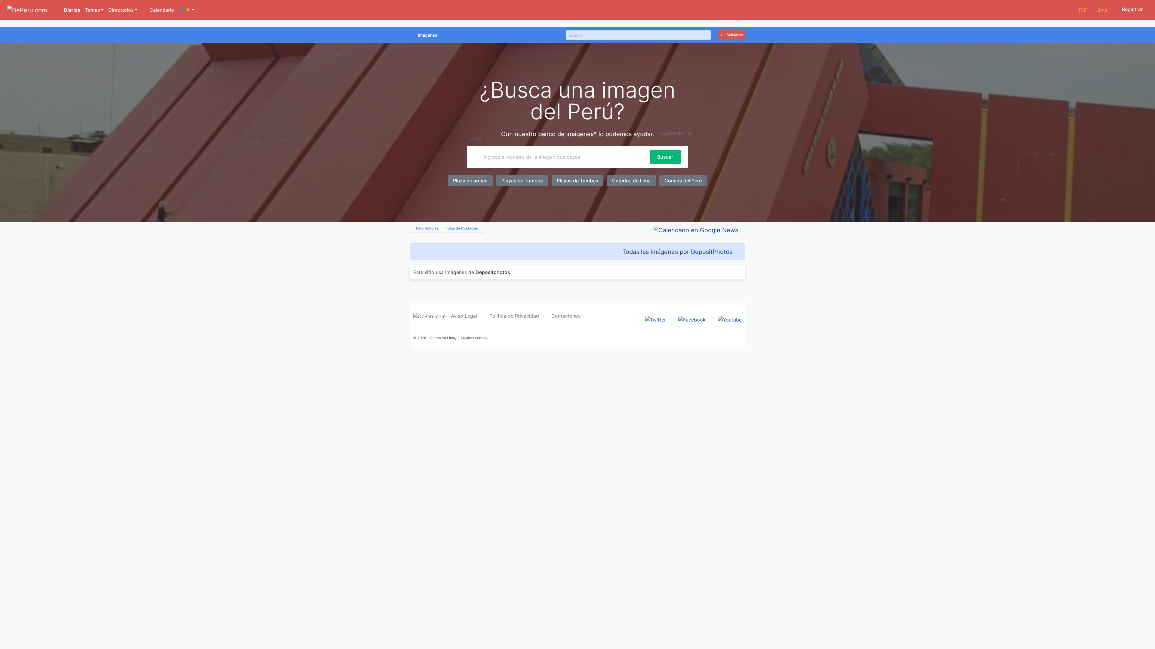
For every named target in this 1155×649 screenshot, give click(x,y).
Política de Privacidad (514, 316)
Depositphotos (493, 272)
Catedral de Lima (631, 181)
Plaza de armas (470, 181)
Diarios (71, 10)
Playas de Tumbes (522, 181)
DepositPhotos (711, 251)
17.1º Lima (1092, 10)
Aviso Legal (464, 316)
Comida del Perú (683, 181)
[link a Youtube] (730, 319)
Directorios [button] (121, 10)
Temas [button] (92, 10)
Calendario (161, 10)
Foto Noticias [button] (426, 228)
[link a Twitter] (655, 319)
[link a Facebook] (692, 319)
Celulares (734, 34)
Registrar (1132, 9)
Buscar (665, 157)
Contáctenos (566, 316)
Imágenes (427, 35)
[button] (187, 10)
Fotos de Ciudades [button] (462, 228)
